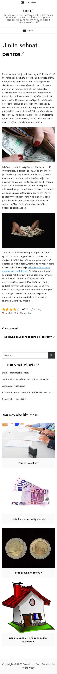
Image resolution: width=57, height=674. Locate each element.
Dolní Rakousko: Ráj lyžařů (16, 372)
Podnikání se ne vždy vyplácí (28, 519)
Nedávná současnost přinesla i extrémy (28, 337)
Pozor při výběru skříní (14, 399)
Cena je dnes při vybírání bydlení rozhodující (28, 639)
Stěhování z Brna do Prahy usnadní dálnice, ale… (28, 392)
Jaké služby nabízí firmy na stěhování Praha (25, 379)
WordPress (28, 667)
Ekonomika (25, 313)
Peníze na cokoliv (28, 463)
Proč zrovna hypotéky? (28, 573)
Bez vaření (11, 328)
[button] (28, 30)
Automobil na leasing (13, 385)
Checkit (28, 11)
